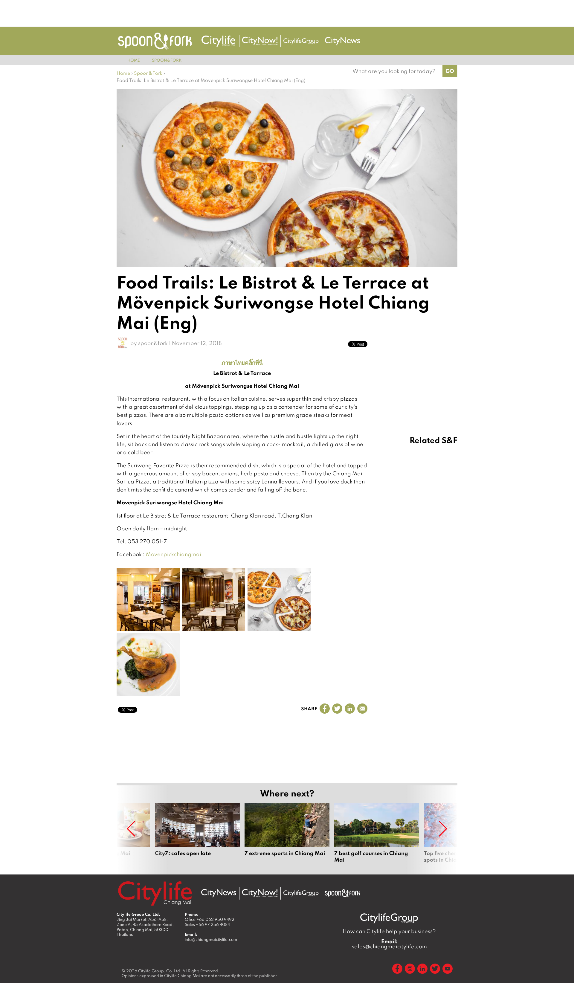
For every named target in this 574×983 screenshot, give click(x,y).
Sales (207, 924)
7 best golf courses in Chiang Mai (376, 836)
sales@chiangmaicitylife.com (389, 944)
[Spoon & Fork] (155, 41)
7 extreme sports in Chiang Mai (287, 836)
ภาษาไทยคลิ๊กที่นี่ (242, 362)
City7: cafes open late (197, 836)
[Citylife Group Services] (301, 41)
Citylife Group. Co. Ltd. (159, 970)
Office (209, 919)
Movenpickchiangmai (173, 554)
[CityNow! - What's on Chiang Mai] (260, 41)
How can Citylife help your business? (389, 931)
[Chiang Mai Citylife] (218, 41)
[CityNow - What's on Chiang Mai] (260, 893)
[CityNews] (342, 41)
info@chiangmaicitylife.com (211, 939)
